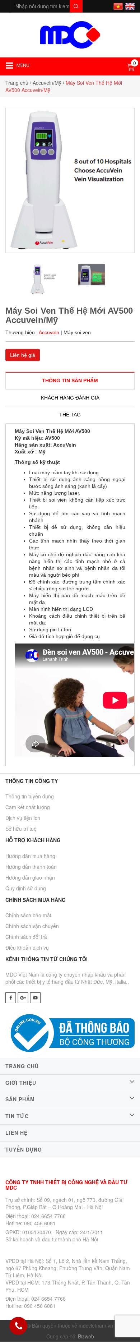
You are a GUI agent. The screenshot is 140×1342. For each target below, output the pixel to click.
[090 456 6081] (18, 1326)
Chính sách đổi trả (26, 936)
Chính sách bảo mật (28, 915)
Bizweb (86, 1336)
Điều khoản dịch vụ (27, 947)
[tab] (70, 380)
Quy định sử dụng (25, 888)
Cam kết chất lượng (27, 807)
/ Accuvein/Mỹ (45, 82)
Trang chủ (16, 82)
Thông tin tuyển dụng (29, 796)
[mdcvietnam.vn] (70, 33)
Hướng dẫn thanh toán (31, 866)
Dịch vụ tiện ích (22, 817)
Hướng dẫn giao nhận (30, 877)
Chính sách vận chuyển (32, 926)
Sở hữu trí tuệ (21, 828)
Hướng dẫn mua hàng (30, 855)
